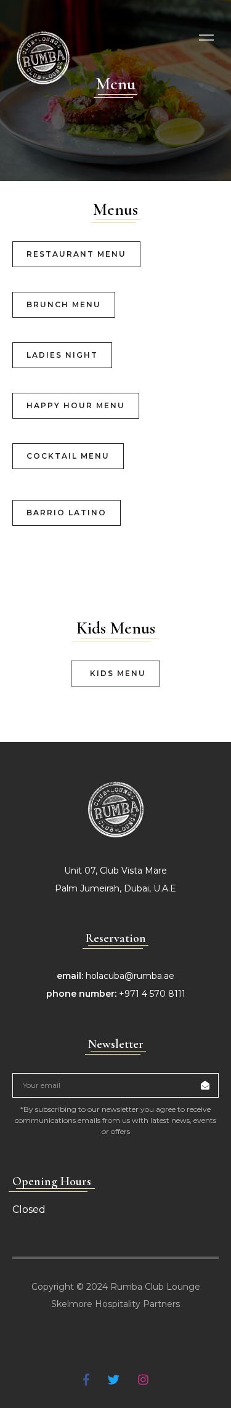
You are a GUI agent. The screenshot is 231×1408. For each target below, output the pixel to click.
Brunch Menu (63, 304)
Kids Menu (118, 673)
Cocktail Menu (68, 456)
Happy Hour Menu (75, 405)
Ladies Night (62, 355)
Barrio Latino (66, 512)
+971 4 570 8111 (152, 993)
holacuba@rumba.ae (130, 975)
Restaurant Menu (76, 254)
